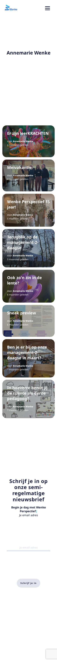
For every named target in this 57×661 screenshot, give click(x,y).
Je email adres (28, 515)
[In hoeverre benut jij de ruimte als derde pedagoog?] (28, 399)
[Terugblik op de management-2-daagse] (28, 248)
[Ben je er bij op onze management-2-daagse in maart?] (28, 358)
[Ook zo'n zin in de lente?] (28, 286)
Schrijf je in (28, 583)
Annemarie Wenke (23, 141)
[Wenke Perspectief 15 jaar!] (28, 210)
